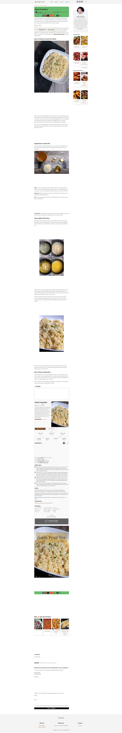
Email (35, 699)
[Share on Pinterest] (46, 16)
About (51, 1)
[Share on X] (48, 16)
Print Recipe (40, 428)
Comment (36, 676)
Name (35, 695)
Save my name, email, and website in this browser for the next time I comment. (52, 705)
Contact (61, 1)
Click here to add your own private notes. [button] (44, 503)
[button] (35, 419)
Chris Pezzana (41, 405)
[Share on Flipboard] (50, 16)
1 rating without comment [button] (51, 662)
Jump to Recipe (38, 25)
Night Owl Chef (36, 5)
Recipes (56, 1)
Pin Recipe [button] (52, 428)
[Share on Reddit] (53, 16)
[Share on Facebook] (43, 16)
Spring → (86, 67)
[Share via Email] (55, 16)
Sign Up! (56, 725)
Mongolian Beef (42, 29)
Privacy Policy (42, 725)
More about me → (80, 28)
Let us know (50, 522)
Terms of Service (41, 726)
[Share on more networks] (58, 16)
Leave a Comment (49, 13)
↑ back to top (61, 717)
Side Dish (45, 5)
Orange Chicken (51, 29)
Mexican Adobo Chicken (59, 34)
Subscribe (67, 1)
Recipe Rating (37, 672)
